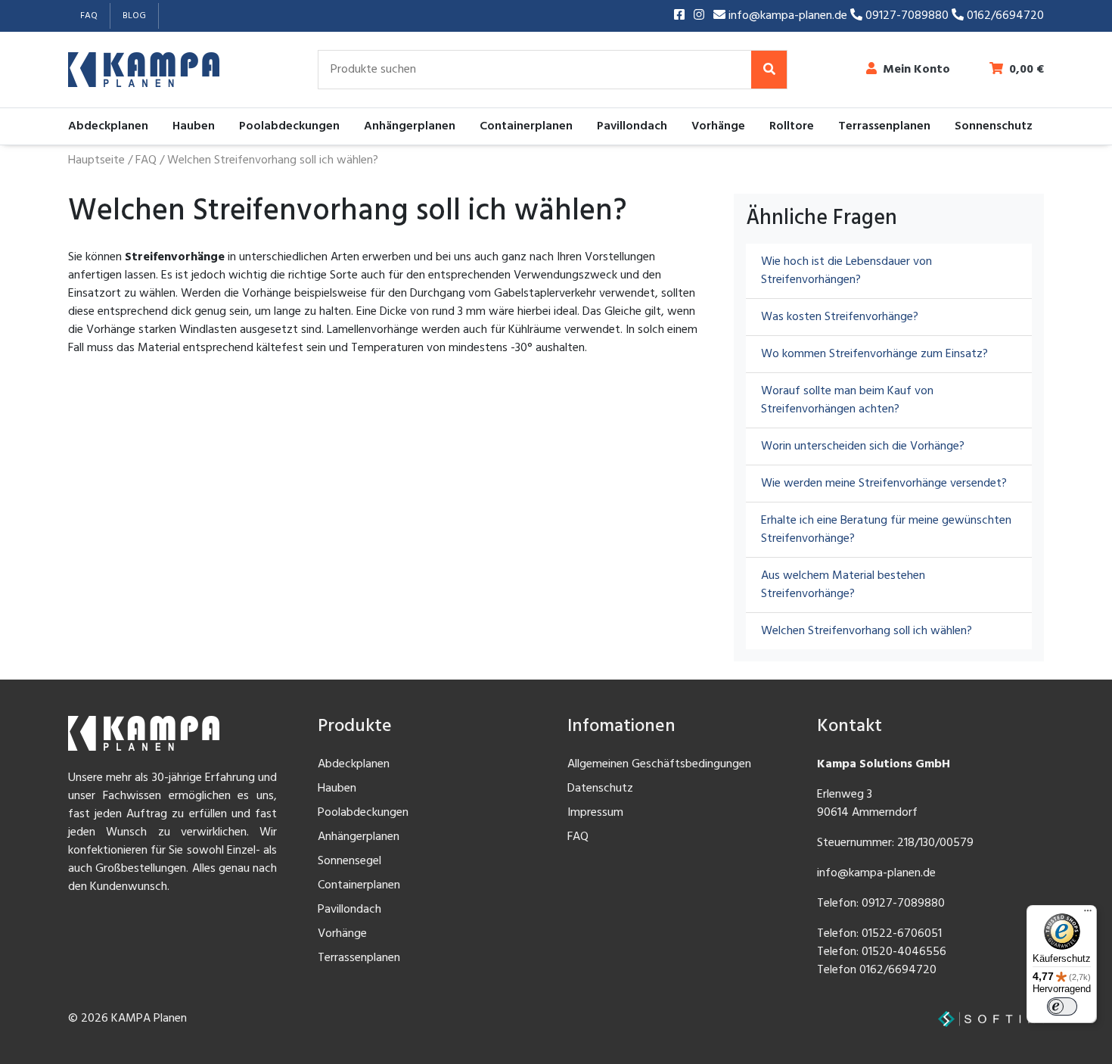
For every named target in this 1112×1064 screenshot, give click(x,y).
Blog (134, 15)
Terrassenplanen (884, 126)
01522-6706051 (902, 934)
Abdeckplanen (108, 126)
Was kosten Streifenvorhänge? (839, 317)
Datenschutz (600, 788)
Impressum (595, 813)
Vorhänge (718, 126)
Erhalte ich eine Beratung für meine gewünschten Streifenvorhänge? (886, 530)
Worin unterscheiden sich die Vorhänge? (862, 446)
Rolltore (791, 126)
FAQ (89, 15)
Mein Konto (916, 69)
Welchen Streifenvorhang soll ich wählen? (866, 631)
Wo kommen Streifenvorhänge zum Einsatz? (874, 354)
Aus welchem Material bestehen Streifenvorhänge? (843, 585)
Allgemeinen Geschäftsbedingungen (659, 764)
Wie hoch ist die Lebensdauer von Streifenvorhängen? (846, 271)
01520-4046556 (904, 952)
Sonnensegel (349, 861)
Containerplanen (526, 126)
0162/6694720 (1004, 16)
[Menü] (1088, 914)
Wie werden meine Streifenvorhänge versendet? (884, 483)
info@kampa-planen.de (787, 16)
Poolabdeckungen (289, 126)
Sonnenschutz (994, 126)
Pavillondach (632, 126)
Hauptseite (96, 160)
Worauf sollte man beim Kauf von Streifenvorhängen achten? (847, 400)
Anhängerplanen (409, 126)
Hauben (193, 126)
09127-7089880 (907, 16)
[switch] (1062, 1006)
